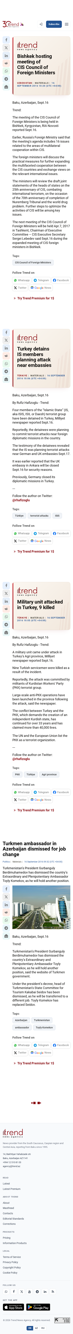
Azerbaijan (21, 1020)
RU (42, 1328)
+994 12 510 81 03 (12, 1162)
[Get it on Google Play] (38, 1307)
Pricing (6, 1237)
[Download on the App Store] (13, 1307)
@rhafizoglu (21, 500)
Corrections (9, 1223)
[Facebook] (14, 1291)
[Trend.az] (13, 24)
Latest (6, 1183)
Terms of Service (12, 1257)
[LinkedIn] (45, 1291)
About (6, 1202)
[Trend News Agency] (13, 1133)
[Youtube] (29, 1291)
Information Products (15, 1243)
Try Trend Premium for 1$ (35, 298)
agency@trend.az (11, 1166)
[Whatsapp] (6, 1291)
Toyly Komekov (44, 1027)
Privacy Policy (10, 1262)
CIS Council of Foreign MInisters (33, 262)
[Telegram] (37, 1291)
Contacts (8, 1213)
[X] (21, 1291)
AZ (36, 1328)
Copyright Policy (12, 1267)
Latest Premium (11, 1189)
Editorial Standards (13, 1218)
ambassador (22, 1027)
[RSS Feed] (53, 1291)
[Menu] (66, 24)
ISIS (57, 515)
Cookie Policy (10, 1272)
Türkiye (19, 515)
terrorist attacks (39, 515)
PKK (17, 774)
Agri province (49, 774)
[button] (6, 40)
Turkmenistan (42, 1020)
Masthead (8, 1208)
